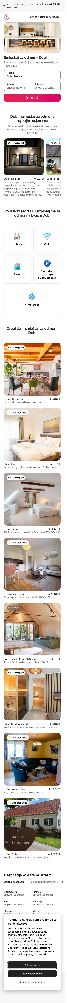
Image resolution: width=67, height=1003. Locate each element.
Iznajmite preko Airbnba (44, 17)
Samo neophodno (32, 973)
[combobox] (32, 76)
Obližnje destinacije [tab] (14, 881)
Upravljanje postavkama (32, 982)
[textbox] (18, 88)
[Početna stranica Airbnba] (6, 17)
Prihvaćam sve (32, 965)
